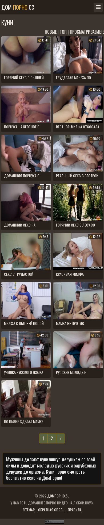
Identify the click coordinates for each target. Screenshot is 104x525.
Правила (75, 509)
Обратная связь (51, 509)
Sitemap (28, 509)
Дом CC (17, 7)
